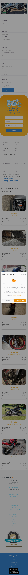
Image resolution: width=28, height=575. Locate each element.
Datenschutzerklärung (18, 295)
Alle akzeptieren (20, 300)
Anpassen (8, 300)
